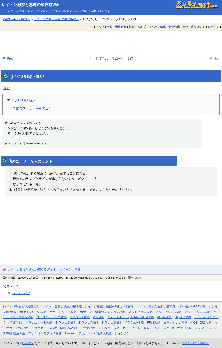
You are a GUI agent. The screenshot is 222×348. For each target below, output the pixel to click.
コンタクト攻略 (109, 328)
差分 (185, 26)
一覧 (110, 26)
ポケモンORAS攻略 (33, 312)
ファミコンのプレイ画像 (45, 333)
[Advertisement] (111, 42)
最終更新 (120, 26)
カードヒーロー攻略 (136, 328)
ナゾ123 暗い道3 (23, 100)
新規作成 (174, 26)
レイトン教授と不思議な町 (21, 306)
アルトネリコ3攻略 (197, 312)
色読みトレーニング (190, 328)
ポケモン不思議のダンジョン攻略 (102, 312)
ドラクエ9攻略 (134, 322)
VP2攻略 (98, 317)
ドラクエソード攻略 (38, 322)
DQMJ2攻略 (183, 317)
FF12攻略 (153, 322)
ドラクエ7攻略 (88, 322)
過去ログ (196, 26)
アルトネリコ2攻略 (168, 312)
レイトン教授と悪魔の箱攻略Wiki (31, 4)
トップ (100, 26)
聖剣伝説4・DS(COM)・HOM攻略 (131, 317)
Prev (10, 58)
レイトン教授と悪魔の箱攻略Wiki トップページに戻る (44, 269)
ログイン (213, 26)
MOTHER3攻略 (201, 322)
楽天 (82, 333)
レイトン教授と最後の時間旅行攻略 (109, 306)
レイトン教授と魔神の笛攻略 (156, 306)
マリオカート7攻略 (44, 328)
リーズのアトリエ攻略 (51, 317)
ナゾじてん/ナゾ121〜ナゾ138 (111, 58)
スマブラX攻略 (80, 317)
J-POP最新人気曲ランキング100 (110, 333)
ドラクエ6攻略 (65, 322)
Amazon (70, 333)
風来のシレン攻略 (175, 322)
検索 (132, 26)
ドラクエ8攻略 (111, 322)
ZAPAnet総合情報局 (16, 19)
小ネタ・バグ (21, 293)
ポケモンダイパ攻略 (63, 312)
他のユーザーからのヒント (35, 108)
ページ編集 (159, 26)
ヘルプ (141, 26)
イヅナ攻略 (87, 328)
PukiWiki (28, 343)
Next (217, 58)
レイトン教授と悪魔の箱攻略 (62, 306)
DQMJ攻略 (164, 317)
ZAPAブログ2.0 (163, 328)
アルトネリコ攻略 (140, 312)
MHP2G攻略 (68, 328)
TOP (6, 88)
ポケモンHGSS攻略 (192, 306)
